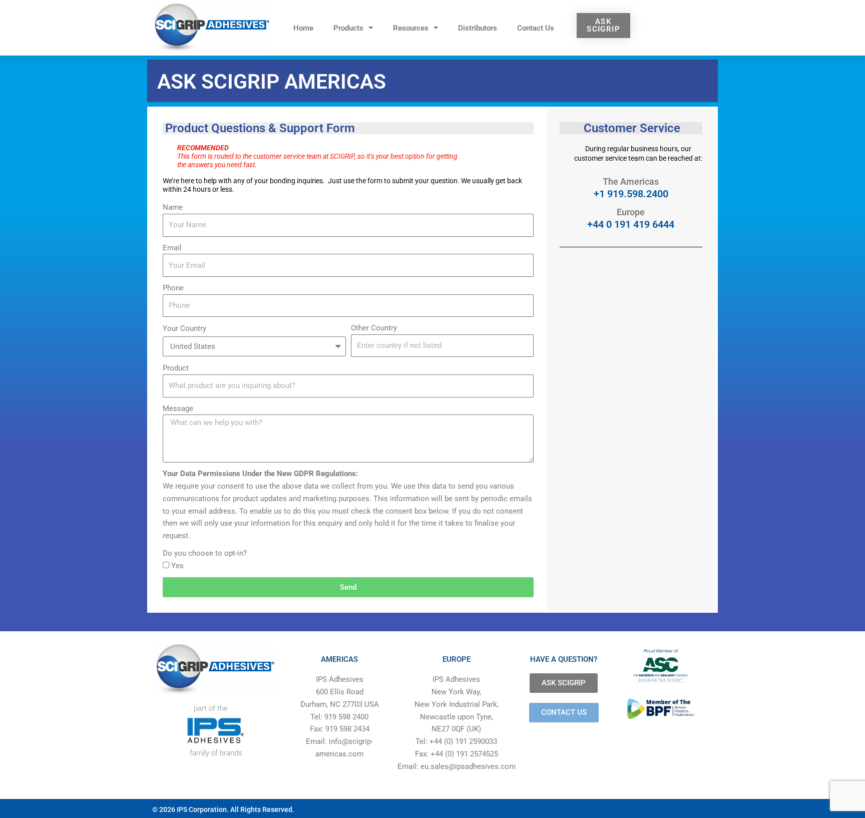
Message (178, 408)
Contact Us (535, 28)
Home (303, 28)
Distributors (477, 28)
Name (173, 207)
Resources (410, 28)
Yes (177, 565)
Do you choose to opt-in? (205, 553)
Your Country (184, 328)
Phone (173, 287)
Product (176, 367)
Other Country (374, 327)
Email (172, 247)
